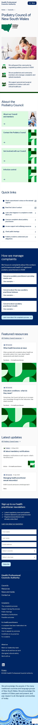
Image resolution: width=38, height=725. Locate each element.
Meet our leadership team (10, 648)
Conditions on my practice (10, 634)
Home (3, 10)
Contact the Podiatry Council (14, 132)
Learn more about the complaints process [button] (16, 317)
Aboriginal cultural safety (10, 653)
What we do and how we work (11, 650)
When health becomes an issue (15, 348)
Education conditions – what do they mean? (15, 392)
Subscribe (6, 564)
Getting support (7, 628)
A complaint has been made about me (14, 625)
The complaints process (9, 606)
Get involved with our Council (14, 151)
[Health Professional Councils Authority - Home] (8, 3)
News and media (8, 592)
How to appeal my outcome (11, 631)
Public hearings (7, 612)
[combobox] (19, 550)
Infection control (9, 170)
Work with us (6, 656)
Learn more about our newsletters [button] (12, 524)
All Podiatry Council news (10, 441)
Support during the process (11, 609)
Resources (6, 589)
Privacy (4, 670)
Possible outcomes (8, 617)
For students (6, 637)
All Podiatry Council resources (12, 338)
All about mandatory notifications (16, 451)
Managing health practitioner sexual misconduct (14, 479)
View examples (8, 281)
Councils (11, 10)
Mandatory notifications (9, 614)
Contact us (6, 595)
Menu (33, 3)
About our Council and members (10, 115)
